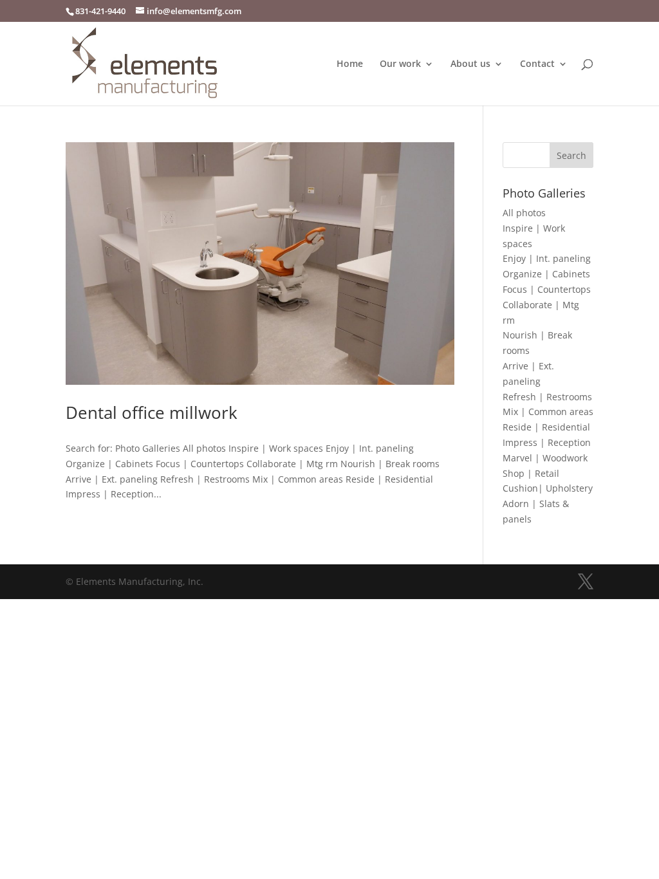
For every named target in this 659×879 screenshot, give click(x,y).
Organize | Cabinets (546, 274)
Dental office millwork (151, 412)
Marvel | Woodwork (545, 458)
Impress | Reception (547, 442)
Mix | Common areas (548, 411)
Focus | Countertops (547, 289)
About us (470, 64)
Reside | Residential (546, 427)
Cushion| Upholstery (548, 488)
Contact (537, 64)
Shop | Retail (531, 473)
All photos (524, 213)
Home (350, 64)
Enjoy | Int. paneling (547, 258)
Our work (400, 64)
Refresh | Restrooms (547, 397)
